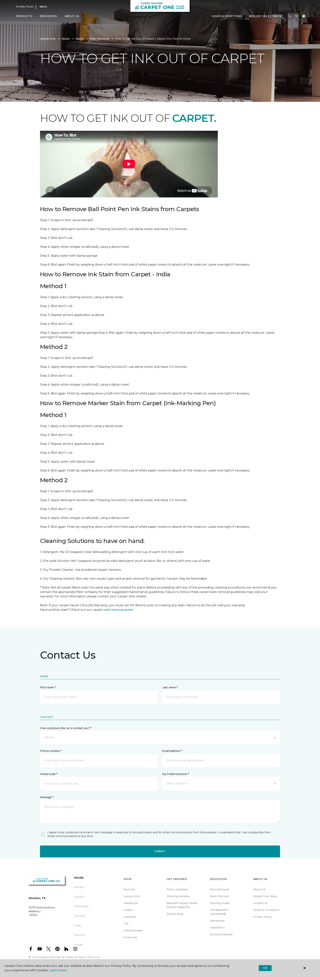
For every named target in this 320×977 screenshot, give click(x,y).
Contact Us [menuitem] (260, 903)
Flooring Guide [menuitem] (219, 903)
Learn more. (58, 970)
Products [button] (24, 16)
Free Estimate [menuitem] (133, 930)
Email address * (172, 751)
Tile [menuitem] (126, 923)
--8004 (42, 6)
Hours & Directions (226, 16)
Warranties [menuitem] (217, 920)
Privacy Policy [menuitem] (262, 916)
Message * (46, 797)
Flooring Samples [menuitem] (178, 896)
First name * (48, 687)
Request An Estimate (265, 16)
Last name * (170, 687)
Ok (265, 968)
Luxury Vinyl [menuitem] (132, 896)
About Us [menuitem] (259, 889)
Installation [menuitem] (217, 927)
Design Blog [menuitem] (175, 914)
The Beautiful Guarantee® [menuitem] (219, 912)
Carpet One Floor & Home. (56, 957)
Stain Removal (99, 38)
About (65, 38)
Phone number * (51, 751)
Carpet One (48, 38)
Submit (160, 851)
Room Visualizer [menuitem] (177, 889)
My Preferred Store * (175, 774)
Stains (80, 38)
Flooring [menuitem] (129, 889)
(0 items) (303, 16)
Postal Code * (48, 774)
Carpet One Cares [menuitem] (265, 896)
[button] (289, 16)
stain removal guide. (118, 609)
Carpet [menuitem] (128, 910)
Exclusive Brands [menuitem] (221, 934)
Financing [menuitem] (130, 937)
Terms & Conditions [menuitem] (266, 910)
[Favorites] (296, 16)
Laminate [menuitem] (130, 916)
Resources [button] (48, 16)
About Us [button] (72, 16)
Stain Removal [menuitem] (219, 889)
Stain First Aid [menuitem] (219, 896)
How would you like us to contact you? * (65, 728)
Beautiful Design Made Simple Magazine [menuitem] (182, 905)
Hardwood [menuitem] (130, 903)
